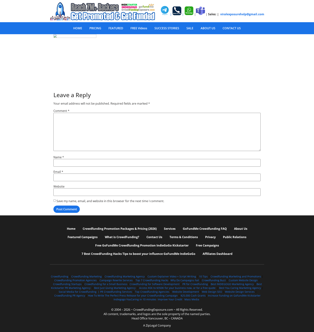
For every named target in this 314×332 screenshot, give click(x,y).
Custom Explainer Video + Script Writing (172, 276)
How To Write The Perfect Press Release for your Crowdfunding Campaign (133, 295)
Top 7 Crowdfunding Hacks (152, 280)
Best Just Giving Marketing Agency (115, 288)
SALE (189, 28)
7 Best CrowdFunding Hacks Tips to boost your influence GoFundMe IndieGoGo (138, 254)
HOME (77, 28)
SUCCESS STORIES (166, 28)
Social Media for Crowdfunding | (79, 291)
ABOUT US (208, 28)
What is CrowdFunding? (122, 237)
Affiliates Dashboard (217, 254)
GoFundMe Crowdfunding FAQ (205, 229)
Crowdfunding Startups (67, 284)
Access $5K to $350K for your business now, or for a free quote (177, 288)
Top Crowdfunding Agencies (152, 291)
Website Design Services (240, 291)
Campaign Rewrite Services (116, 280)
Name (58, 157)
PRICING (95, 28)
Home (71, 229)
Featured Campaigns (83, 237)
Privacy (210, 237)
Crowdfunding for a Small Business (105, 284)
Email (58, 171)
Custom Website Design (243, 280)
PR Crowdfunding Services (116, 291)
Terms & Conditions (184, 237)
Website (59, 186)
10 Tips (203, 276)
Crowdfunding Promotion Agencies (75, 280)
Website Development (185, 291)
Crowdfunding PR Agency (69, 295)
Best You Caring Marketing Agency (240, 288)
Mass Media (191, 299)
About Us (240, 229)
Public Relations (234, 237)
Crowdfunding (59, 276)
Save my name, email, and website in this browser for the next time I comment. (110, 201)
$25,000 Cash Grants (193, 295)
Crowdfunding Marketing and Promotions (236, 276)
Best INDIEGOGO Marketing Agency (232, 284)
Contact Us (154, 237)
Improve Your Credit (170, 299)
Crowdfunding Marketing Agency (125, 276)
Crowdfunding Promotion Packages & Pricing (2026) (120, 229)
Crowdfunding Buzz (214, 280)
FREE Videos (138, 28)
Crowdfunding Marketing (86, 276)
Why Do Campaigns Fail (184, 280)
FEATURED (115, 28)
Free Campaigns (207, 245)
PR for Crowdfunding (195, 284)
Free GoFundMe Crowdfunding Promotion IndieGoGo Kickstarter (142, 245)
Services (170, 229)
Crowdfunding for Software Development (155, 284)
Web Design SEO (212, 291)
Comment (61, 110)
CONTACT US (232, 28)
